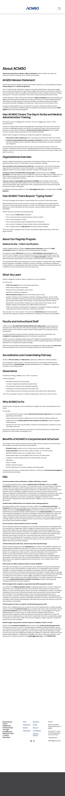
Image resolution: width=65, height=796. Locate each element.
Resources (36, 722)
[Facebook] (34, 741)
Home (24, 722)
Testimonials (26, 730)
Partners (25, 728)
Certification (26, 725)
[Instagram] (31, 741)
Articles (35, 725)
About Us (35, 728)
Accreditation (37, 730)
